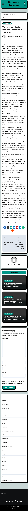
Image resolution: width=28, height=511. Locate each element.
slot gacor (5, 397)
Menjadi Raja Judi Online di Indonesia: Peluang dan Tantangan (12, 317)
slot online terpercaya (8, 431)
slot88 (4, 457)
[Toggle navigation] (3, 4)
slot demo (4, 473)
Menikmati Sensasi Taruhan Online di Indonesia (12, 300)
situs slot (4, 400)
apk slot (4, 435)
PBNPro (19, 506)
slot (3, 450)
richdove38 (11, 36)
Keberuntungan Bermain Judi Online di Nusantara (13, 284)
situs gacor (5, 438)
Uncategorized (7, 23)
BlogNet (10, 508)
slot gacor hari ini (7, 446)
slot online (3, 493)
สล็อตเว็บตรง (5, 408)
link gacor (4, 419)
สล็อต (3, 423)
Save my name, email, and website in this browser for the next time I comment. (13, 382)
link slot (4, 465)
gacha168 (4, 469)
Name (4, 359)
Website (4, 372)
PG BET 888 (5, 404)
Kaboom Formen (13, 3)
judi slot (4, 461)
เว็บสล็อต (4, 427)
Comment (5, 338)
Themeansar (17, 508)
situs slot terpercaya (7, 412)
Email (4, 366)
